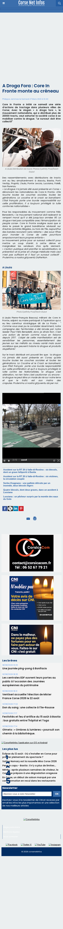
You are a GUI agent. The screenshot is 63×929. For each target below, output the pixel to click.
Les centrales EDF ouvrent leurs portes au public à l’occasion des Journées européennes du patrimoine (29, 681)
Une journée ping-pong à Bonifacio (24, 668)
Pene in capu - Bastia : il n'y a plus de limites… (29, 765)
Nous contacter (10, 836)
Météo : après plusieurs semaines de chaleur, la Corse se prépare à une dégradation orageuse (30, 771)
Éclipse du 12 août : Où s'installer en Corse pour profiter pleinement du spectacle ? (29, 755)
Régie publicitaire (11, 827)
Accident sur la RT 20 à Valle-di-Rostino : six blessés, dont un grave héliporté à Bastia (30, 470)
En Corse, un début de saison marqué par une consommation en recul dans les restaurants (29, 779)
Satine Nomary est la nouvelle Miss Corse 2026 (29, 761)
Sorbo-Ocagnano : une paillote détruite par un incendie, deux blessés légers (26, 484)
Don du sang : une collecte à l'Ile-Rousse (28, 707)
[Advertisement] (31, 45)
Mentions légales (11, 832)
